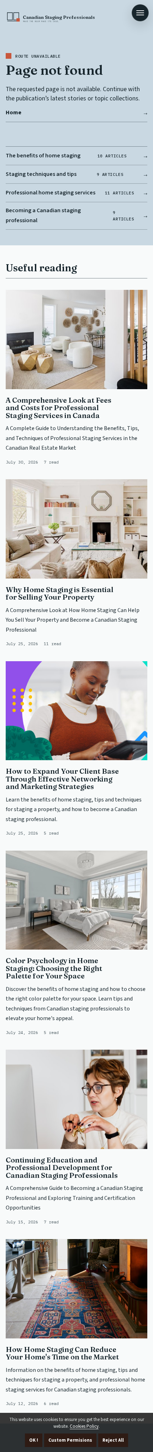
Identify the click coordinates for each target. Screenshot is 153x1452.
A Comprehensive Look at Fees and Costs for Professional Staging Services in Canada (58, 408)
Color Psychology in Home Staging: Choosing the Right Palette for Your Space (54, 968)
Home (13, 112)
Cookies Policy (84, 1426)
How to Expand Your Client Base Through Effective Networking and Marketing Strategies (62, 779)
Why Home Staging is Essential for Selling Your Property (60, 593)
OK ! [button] (33, 1440)
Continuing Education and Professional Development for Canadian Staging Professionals (62, 1167)
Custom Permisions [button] (70, 1440)
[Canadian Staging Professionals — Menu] (140, 12)
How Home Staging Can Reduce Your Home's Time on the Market (62, 1353)
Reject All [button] (113, 1440)
